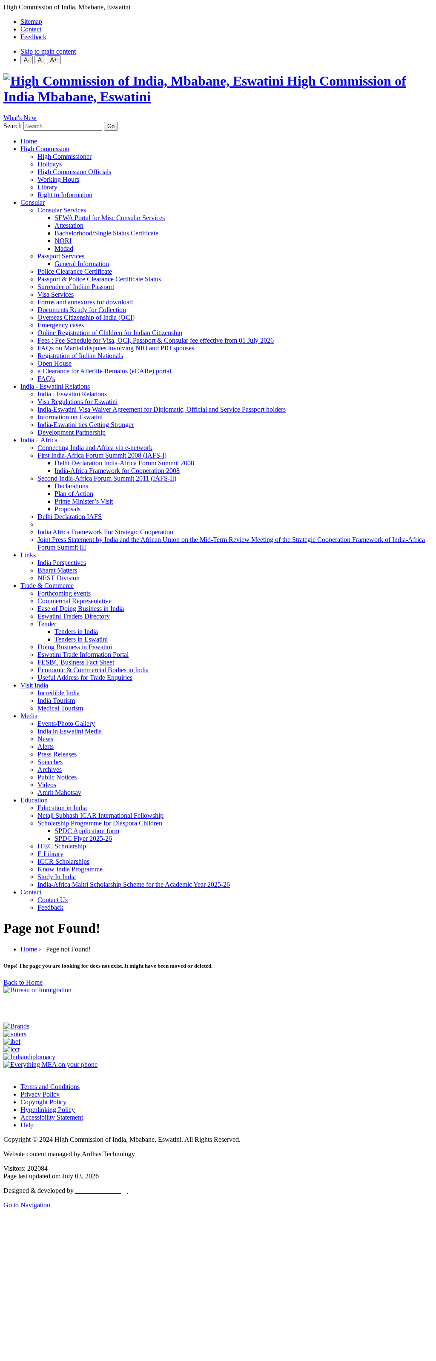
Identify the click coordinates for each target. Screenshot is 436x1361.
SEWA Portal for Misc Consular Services (109, 217)
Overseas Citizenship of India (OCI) (86, 317)
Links (28, 555)
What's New (20, 117)
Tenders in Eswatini (81, 639)
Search (12, 125)
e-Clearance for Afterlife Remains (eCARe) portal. (105, 371)
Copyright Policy (43, 1081)
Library (47, 187)
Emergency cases (60, 325)
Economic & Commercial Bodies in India (93, 669)
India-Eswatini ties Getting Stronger (85, 424)
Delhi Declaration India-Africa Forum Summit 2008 (124, 463)
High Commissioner (64, 156)
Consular (32, 202)
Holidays (49, 164)
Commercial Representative (74, 601)
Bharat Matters (57, 570)
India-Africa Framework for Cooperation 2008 (117, 470)
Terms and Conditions (50, 1065)
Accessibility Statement (51, 1096)
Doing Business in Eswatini (74, 646)
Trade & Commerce (47, 585)
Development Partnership (71, 432)
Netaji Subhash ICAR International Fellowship (100, 815)
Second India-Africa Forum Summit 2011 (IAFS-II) (106, 478)
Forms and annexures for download (85, 302)
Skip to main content (48, 51)
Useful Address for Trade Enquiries (84, 677)
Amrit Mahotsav (59, 792)
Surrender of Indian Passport (75, 286)
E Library (50, 853)
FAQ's (46, 378)
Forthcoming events (64, 593)
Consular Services (61, 210)
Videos (46, 784)
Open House (54, 363)
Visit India (34, 685)
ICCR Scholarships (63, 861)
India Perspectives (61, 562)
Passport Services (60, 256)
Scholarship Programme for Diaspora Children (99, 823)
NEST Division (58, 578)
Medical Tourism (60, 708)
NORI (63, 240)
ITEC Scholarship (61, 846)
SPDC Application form (86, 830)
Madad (63, 248)
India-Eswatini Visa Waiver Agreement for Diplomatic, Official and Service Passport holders (161, 409)
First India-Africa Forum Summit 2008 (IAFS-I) (101, 455)
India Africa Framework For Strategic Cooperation (105, 532)
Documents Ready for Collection (81, 309)
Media (28, 715)
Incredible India (58, 692)
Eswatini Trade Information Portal (83, 654)
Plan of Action (73, 493)
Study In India (56, 876)
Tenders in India (76, 631)
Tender (46, 623)
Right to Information (64, 194)
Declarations (71, 486)
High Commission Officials (74, 171)
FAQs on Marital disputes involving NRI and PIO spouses (115, 348)
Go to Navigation (26, 1184)
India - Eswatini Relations (55, 386)
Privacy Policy (40, 1073)
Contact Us (52, 899)
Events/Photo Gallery (66, 723)
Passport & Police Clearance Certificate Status (99, 279)
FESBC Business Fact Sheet (75, 662)
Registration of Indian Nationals (80, 355)
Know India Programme (70, 869)
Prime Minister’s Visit (83, 501)
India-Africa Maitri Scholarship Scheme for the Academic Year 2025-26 (133, 884)
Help (27, 1104)
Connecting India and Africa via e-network (94, 447)
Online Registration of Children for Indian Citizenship (109, 332)
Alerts (45, 746)
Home (28, 141)
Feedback (33, 36)
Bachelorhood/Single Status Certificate (106, 233)
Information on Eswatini (70, 417)
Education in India (62, 807)
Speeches (50, 761)
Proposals (67, 509)
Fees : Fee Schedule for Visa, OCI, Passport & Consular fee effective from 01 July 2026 (155, 340)
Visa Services (55, 294)
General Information (81, 263)
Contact (30, 29)
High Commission (44, 148)
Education (34, 800)
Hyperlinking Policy (47, 1088)
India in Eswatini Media (69, 731)
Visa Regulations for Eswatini (77, 401)
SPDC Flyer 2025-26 (83, 838)
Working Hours (58, 179)
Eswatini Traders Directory (73, 616)
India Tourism (56, 700)
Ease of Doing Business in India (80, 608)
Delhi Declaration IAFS (69, 516)
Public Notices (57, 777)
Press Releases (57, 754)
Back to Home (23, 982)
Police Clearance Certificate (74, 271)
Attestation (68, 225)
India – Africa (38, 440)
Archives (49, 769)
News (45, 738)
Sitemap (31, 21)
